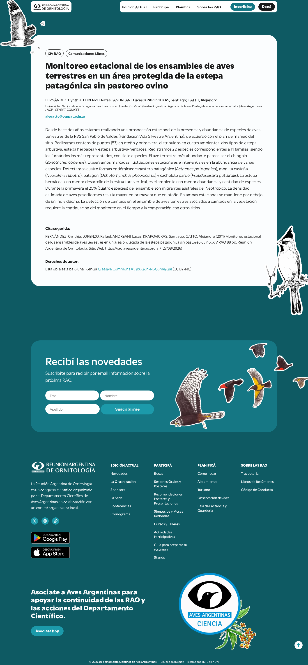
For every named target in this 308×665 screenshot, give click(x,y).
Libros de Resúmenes (257, 481)
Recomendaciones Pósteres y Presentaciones (168, 498)
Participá (161, 6)
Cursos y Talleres (167, 523)
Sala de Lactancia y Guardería (212, 508)
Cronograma (120, 513)
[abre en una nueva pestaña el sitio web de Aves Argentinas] (55, 521)
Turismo (204, 489)
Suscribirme (127, 409)
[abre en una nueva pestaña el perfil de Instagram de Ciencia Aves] (45, 521)
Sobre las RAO (209, 6)
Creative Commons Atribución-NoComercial (135, 268)
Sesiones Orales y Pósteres (167, 483)
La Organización (123, 481)
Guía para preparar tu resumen (170, 546)
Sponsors (117, 489)
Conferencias (120, 505)
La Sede (116, 497)
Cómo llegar (207, 473)
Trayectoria (250, 473)
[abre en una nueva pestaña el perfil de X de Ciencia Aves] (34, 521)
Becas (158, 473)
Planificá (183, 6)
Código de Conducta (257, 489)
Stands (159, 557)
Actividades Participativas (164, 534)
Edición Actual (134, 6)
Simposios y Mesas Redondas (168, 513)
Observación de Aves (213, 497)
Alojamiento (207, 481)
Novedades (119, 473)
